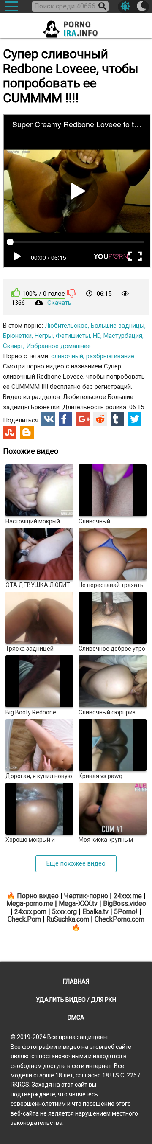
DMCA (76, 1017)
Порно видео (38, 896)
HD (96, 336)
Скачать (59, 302)
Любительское (66, 325)
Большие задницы (117, 325)
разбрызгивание (110, 356)
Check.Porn (24, 919)
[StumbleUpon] (9, 432)
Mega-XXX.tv (78, 903)
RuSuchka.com (67, 919)
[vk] (48, 419)
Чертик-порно (86, 896)
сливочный (67, 356)
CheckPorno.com (119, 919)
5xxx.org (64, 912)
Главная (76, 981)
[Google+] (83, 419)
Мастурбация (122, 336)
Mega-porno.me (29, 903)
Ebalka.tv (95, 912)
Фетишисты (73, 336)
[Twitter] (134, 419)
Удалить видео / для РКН (76, 999)
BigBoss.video (124, 903)
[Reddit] (100, 419)
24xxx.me (128, 896)
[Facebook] (65, 419)
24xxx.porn (30, 912)
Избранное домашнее (58, 346)
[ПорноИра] (76, 26)
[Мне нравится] (16, 292)
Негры (44, 336)
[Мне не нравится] (71, 293)
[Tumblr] (117, 419)
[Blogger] (27, 432)
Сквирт (13, 346)
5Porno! (126, 912)
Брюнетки (17, 336)
